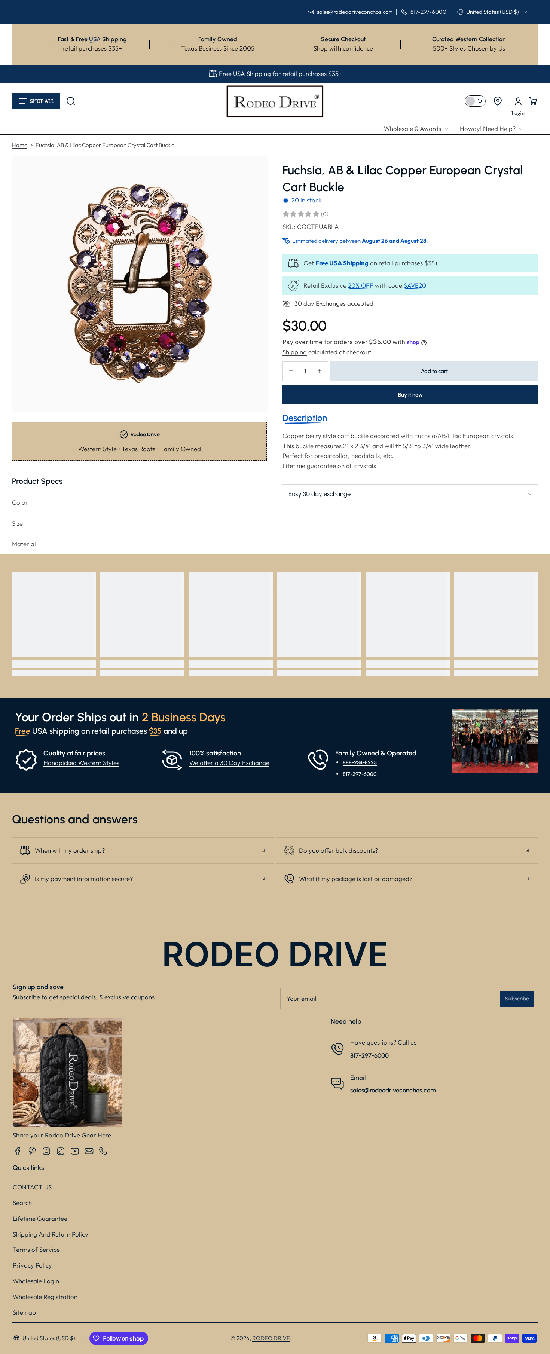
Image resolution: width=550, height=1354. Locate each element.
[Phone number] (103, 1151)
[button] (492, 11)
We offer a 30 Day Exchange (229, 763)
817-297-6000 (360, 773)
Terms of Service (36, 1249)
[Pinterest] (32, 1151)
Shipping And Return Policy (50, 1234)
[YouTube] (74, 1151)
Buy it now (410, 394)
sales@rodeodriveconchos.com (393, 1090)
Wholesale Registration (45, 1296)
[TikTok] (60, 1151)
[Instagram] (46, 1151)
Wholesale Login (36, 1281)
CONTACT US (32, 1187)
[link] (419, 129)
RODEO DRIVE (271, 1338)
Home (19, 145)
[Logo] (275, 101)
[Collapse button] (143, 850)
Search (22, 1203)
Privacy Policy (32, 1265)
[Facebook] (17, 1151)
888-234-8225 (360, 762)
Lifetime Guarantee (40, 1218)
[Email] (89, 1151)
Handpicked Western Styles (81, 763)
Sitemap (24, 1312)
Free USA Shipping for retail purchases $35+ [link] (280, 73)
